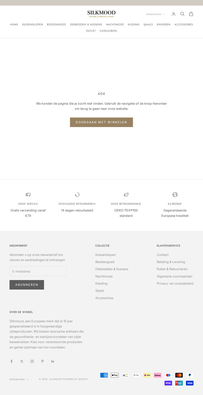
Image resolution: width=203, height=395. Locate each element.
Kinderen (163, 24)
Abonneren (26, 285)
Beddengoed (56, 24)
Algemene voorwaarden (174, 276)
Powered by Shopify (75, 379)
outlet (91, 31)
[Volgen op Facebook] (11, 361)
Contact (163, 255)
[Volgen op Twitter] (22, 361)
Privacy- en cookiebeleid (175, 283)
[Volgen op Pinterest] (42, 361)
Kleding (134, 24)
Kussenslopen (32, 24)
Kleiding (101, 283)
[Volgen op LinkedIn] (53, 361)
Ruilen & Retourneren (172, 269)
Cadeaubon (108, 31)
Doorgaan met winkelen (101, 122)
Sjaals (148, 24)
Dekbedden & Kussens (86, 24)
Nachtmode (115, 24)
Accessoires (183, 24)
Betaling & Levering (171, 262)
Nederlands (153, 14)
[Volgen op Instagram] (32, 361)
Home (14, 24)
